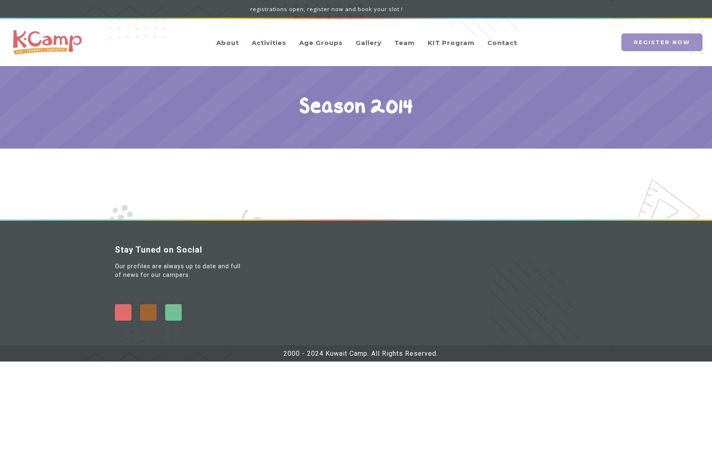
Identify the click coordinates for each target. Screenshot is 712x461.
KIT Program (451, 43)
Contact (502, 43)
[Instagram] (148, 312)
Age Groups (321, 43)
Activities (269, 43)
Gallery (369, 43)
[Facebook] (123, 312)
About (227, 43)
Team (404, 43)
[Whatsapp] (173, 312)
